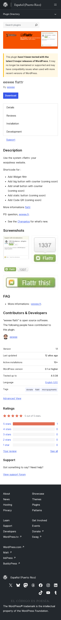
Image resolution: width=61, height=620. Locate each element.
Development (14, 131)
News (6, 499)
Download (10, 95)
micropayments (49, 389)
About (6, 493)
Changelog (24, 221)
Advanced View (12, 398)
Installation (12, 123)
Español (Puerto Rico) (23, 577)
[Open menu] (56, 4)
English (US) (51, 382)
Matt (7, 552)
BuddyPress (11, 563)
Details (10, 107)
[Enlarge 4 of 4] (53, 279)
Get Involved (39, 520)
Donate (38, 531)
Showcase (38, 493)
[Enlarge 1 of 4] (25, 239)
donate (29, 389)
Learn (6, 520)
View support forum (14, 474)
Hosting (7, 504)
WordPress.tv (12, 536)
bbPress (9, 557)
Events (36, 525)
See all (54, 451)
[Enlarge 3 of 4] (25, 270)
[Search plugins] (36, 25)
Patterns (37, 510)
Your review (10, 451)
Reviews (11, 115)
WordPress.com (13, 547)
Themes (36, 499)
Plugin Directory (11, 14)
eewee (11, 87)
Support (10, 139)
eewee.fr (24, 214)
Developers (9, 531)
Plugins (36, 504)
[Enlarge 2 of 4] (53, 239)
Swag (37, 536)
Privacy (7, 510)
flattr (27, 207)
